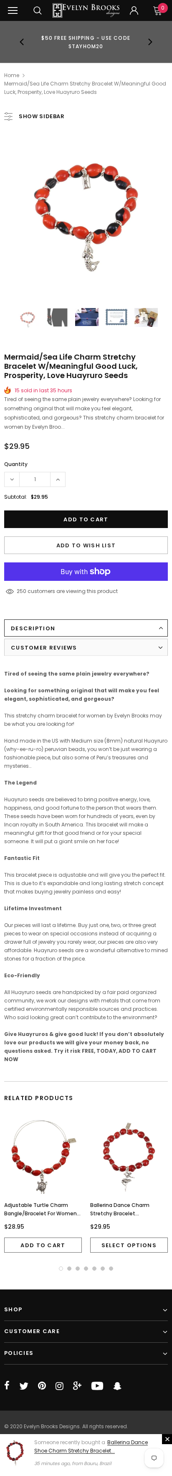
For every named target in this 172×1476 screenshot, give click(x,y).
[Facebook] (7, 1386)
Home (11, 75)
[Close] (167, 1439)
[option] (86, 41)
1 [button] (61, 1268)
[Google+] (77, 1386)
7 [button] (111, 1268)
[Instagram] (59, 1386)
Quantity (16, 464)
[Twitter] (23, 1386)
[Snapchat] (117, 1386)
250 (21, 591)
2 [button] (69, 1268)
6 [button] (103, 1268)
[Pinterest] (42, 1386)
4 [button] (86, 1268)
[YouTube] (97, 1386)
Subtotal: (15, 496)
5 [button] (94, 1268)
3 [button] (78, 1268)
